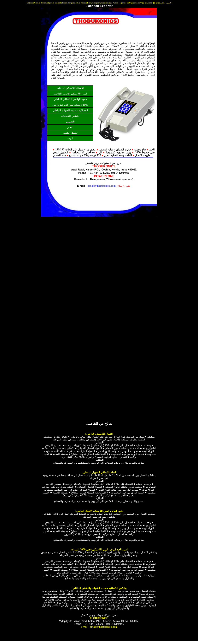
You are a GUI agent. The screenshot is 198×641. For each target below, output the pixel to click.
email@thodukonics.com (102, 185)
